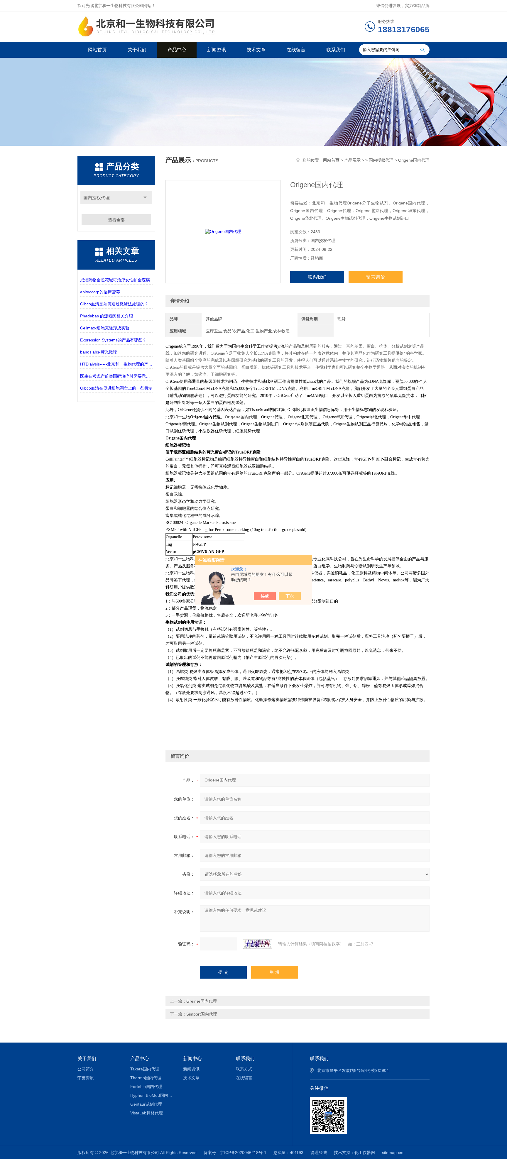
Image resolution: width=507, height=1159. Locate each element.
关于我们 (137, 49)
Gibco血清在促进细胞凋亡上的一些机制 (116, 388)
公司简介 (85, 1069)
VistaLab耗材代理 (146, 1113)
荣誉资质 (85, 1077)
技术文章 (256, 49)
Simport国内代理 (201, 1014)
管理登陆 (318, 1152)
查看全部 (116, 219)
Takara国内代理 (144, 1069)
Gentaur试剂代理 (146, 1104)
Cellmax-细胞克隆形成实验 (104, 328)
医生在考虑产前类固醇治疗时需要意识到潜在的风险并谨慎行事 (116, 376)
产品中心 (177, 49)
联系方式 (244, 1069)
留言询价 (375, 277)
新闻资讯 (216, 49)
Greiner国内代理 (201, 1001)
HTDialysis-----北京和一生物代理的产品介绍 (116, 364)
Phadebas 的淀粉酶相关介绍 (106, 316)
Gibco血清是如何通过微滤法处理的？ (114, 304)
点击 (145, 197)
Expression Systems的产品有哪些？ (113, 340)
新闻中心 (192, 1058)
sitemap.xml (393, 1152)
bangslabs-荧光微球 (98, 352)
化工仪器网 (364, 1152)
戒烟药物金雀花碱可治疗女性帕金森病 (115, 280)
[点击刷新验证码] (257, 944)
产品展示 (352, 160)
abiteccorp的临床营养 (100, 292)
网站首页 (97, 49)
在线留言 (296, 49)
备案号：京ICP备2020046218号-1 (235, 1152)
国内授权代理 (96, 197)
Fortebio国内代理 (146, 1086)
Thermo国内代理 (145, 1077)
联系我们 (335, 49)
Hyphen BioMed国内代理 (152, 1095)
